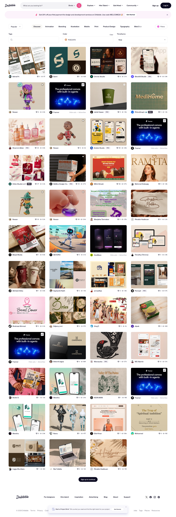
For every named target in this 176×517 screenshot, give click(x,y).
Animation (49, 26)
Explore (90, 5)
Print (96, 26)
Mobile (87, 26)
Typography (124, 26)
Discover (37, 26)
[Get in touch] (31, 70)
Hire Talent (103, 5)
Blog (105, 497)
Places (147, 510)
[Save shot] (36, 70)
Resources (156, 510)
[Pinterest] (159, 497)
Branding (62, 26)
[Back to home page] (10, 5)
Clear (111, 35)
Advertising (93, 497)
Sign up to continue (88, 479)
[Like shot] (41, 70)
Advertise (82, 112)
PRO (149, 76)
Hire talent (64, 497)
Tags (10, 34)
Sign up (155, 6)
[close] (167, 15)
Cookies (48, 510)
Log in (165, 5)
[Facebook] (151, 497)
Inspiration (79, 497)
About (115, 497)
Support (127, 497)
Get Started (131, 15)
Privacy (40, 510)
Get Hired (117, 5)
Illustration (75, 26)
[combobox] (43, 5)
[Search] (79, 5)
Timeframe (121, 34)
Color (65, 34)
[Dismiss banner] (126, 507)
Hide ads (72, 112)
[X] (146, 497)
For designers (49, 497)
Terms (32, 510)
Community (131, 5)
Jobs (135, 510)
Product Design (109, 26)
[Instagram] (155, 497)
